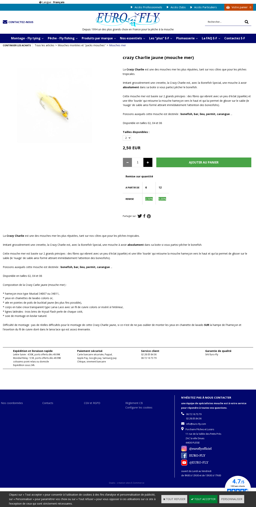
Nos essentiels (131, 38)
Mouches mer (117, 45)
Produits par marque (97, 38)
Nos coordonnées (12, 403)
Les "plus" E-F (159, 38)
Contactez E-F (234, 38)
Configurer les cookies (138, 407)
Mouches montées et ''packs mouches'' (82, 45)
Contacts (47, 403)
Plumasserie (185, 38)
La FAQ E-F (209, 38)
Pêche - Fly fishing (61, 38)
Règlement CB (134, 403)
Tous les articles (44, 45)
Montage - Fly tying (25, 38)
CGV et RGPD (92, 403)
